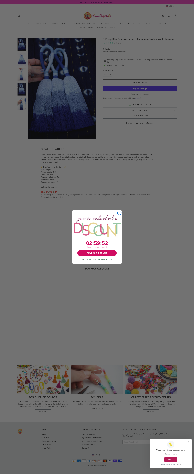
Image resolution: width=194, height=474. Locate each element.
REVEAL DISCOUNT (97, 253)
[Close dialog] (119, 213)
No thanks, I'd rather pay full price (97, 259)
